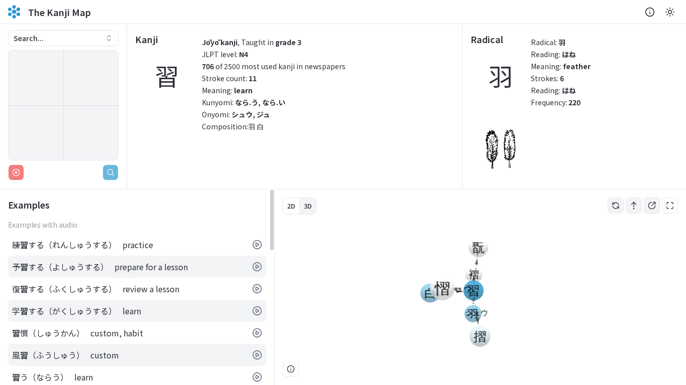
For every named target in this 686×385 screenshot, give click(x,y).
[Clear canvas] (16, 172)
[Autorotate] (616, 206)
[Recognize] (110, 172)
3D (308, 206)
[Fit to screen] (670, 206)
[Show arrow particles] (634, 206)
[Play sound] (257, 245)
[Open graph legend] (291, 369)
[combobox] (63, 38)
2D (291, 206)
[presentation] (137, 287)
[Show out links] (652, 206)
